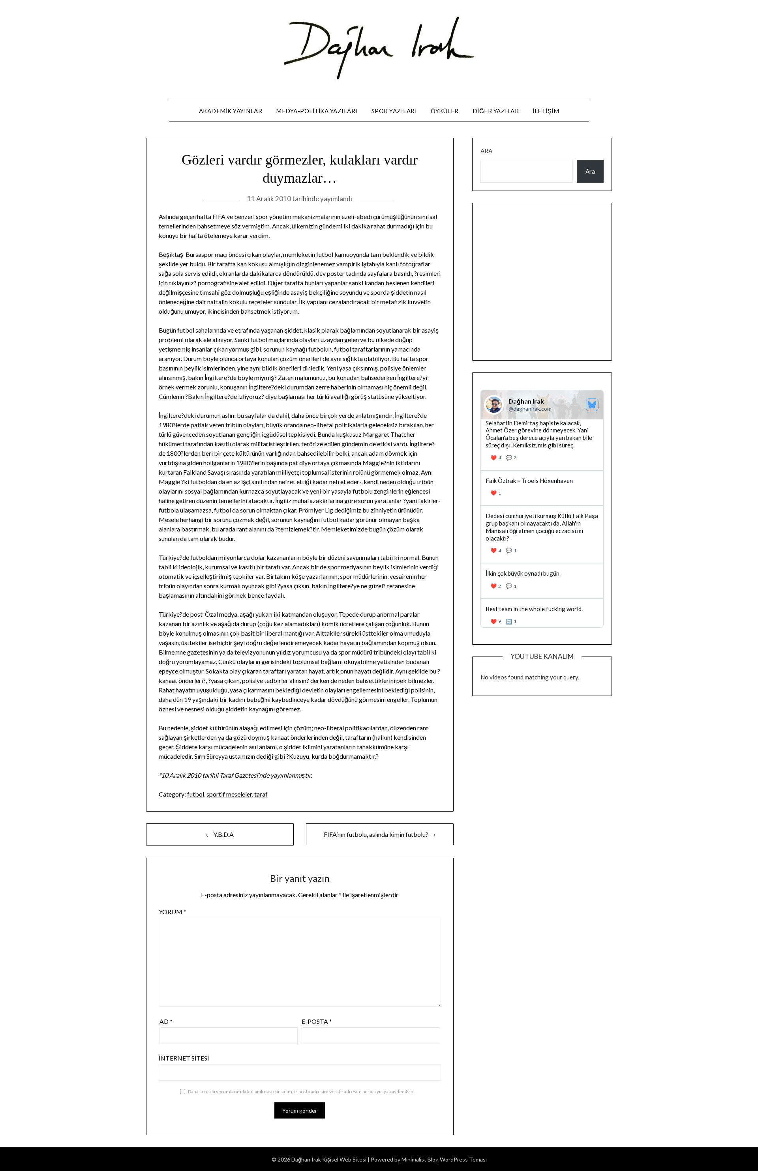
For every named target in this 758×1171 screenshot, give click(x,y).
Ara (486, 150)
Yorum (172, 911)
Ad (166, 1021)
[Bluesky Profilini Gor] (592, 404)
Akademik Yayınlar (231, 110)
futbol (195, 794)
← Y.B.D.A (220, 834)
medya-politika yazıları (317, 110)
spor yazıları (394, 110)
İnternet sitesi (184, 1058)
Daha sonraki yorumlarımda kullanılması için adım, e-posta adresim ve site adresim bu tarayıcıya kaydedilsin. (301, 1091)
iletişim (546, 110)
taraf (261, 794)
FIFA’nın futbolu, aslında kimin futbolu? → (380, 834)
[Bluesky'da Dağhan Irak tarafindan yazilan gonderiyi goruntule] (542, 488)
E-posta (317, 1021)
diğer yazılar (496, 110)
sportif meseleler (229, 794)
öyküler (445, 110)
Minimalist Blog (420, 1159)
